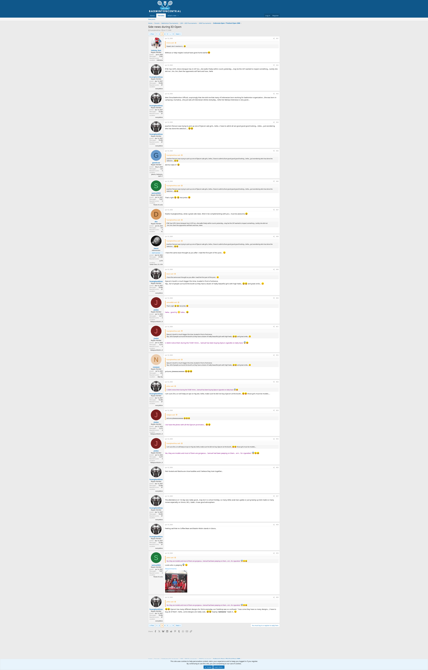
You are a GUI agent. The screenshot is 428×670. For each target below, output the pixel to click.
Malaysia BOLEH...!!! (156, 322)
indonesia (160, 60)
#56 (277, 467)
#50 (277, 298)
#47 (277, 210)
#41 (277, 38)
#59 (277, 553)
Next (177, 34)
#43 (277, 94)
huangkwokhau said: (173, 155)
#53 (277, 382)
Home (152, 15)
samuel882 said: (172, 302)
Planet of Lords (158, 205)
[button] (178, 15)
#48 (277, 236)
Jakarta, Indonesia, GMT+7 (157, 175)
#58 (277, 525)
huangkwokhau (155, 30)
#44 (277, 122)
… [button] (170, 34)
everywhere (159, 89)
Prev (152, 34)
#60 (277, 597)
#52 (277, 355)
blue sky (160, 377)
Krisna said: (170, 43)
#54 (277, 410)
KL (162, 231)
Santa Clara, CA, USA (156, 264)
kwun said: (170, 274)
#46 (277, 181)
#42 (277, 65)
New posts (151, 19)
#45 (277, 151)
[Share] (273, 38)
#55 (277, 439)
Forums (161, 15)
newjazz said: (171, 415)
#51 (277, 327)
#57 (277, 496)
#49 (277, 269)
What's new (172, 15)
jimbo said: (170, 386)
